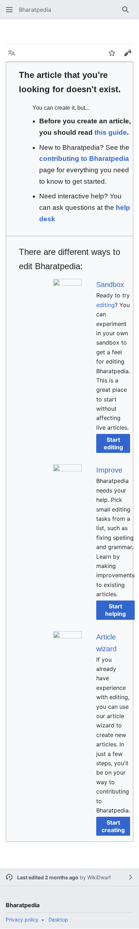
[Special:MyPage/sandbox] (67, 292)
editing (105, 304)
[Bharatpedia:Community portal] (67, 478)
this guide (110, 132)
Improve (109, 470)
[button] (9, 10)
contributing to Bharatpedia (84, 158)
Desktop (58, 919)
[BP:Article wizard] (67, 644)
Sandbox (110, 284)
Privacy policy (22, 919)
